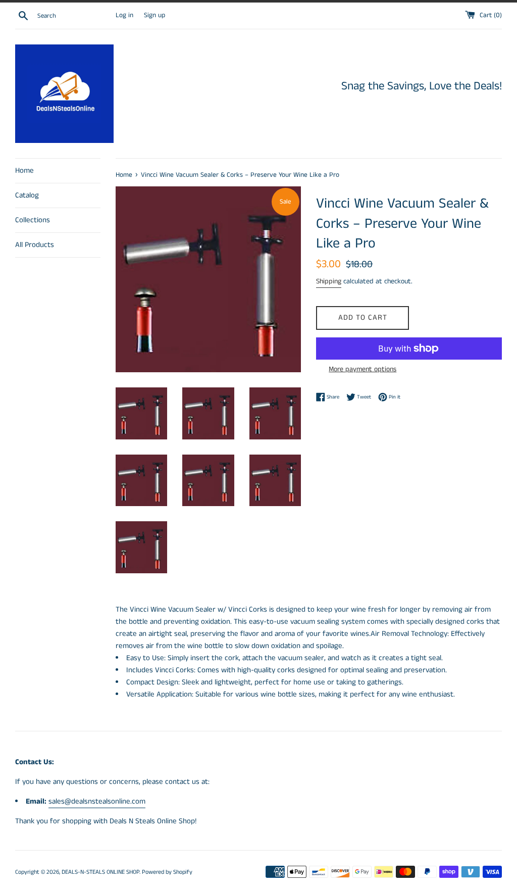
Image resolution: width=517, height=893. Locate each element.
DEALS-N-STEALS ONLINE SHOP (100, 872)
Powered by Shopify (167, 872)
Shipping (328, 281)
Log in (124, 15)
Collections (32, 220)
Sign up (154, 15)
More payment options (362, 369)
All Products (34, 244)
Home (24, 170)
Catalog (27, 195)
